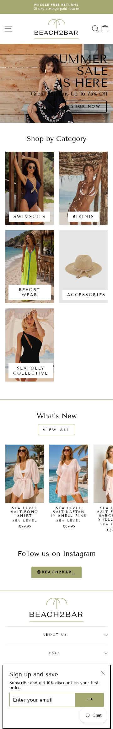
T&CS (55, 653)
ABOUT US (55, 635)
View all (57, 429)
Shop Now (86, 111)
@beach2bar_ (56, 572)
